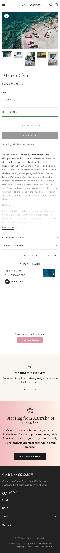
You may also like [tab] (30, 312)
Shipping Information (16, 245)
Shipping (6, 144)
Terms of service (44, 543)
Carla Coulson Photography (33, 538)
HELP (5, 508)
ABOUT (6, 516)
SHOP (5, 499)
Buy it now (30, 136)
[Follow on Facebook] (4, 493)
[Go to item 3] (31, 390)
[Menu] (3, 5)
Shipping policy (17, 546)
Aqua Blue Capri (13, 270)
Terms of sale (32, 546)
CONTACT (7, 525)
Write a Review (33, 341)
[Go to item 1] (24, 390)
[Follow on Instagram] (10, 493)
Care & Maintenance (15, 237)
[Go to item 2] (28, 390)
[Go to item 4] (35, 390)
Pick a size (10, 99)
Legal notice (46, 546)
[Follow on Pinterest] (15, 493)
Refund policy (14, 543)
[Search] (50, 4)
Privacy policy (29, 543)
